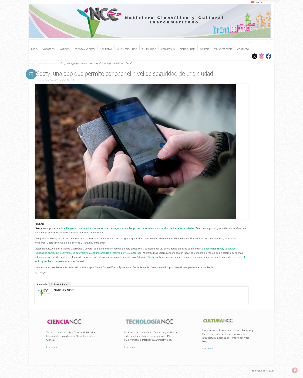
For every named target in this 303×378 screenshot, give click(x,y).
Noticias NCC (51, 80)
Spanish (258, 2)
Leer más (51, 347)
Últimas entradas (60, 284)
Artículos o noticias (47, 63)
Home (32, 63)
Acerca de (41, 284)
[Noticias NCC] (44, 296)
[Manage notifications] (295, 370)
